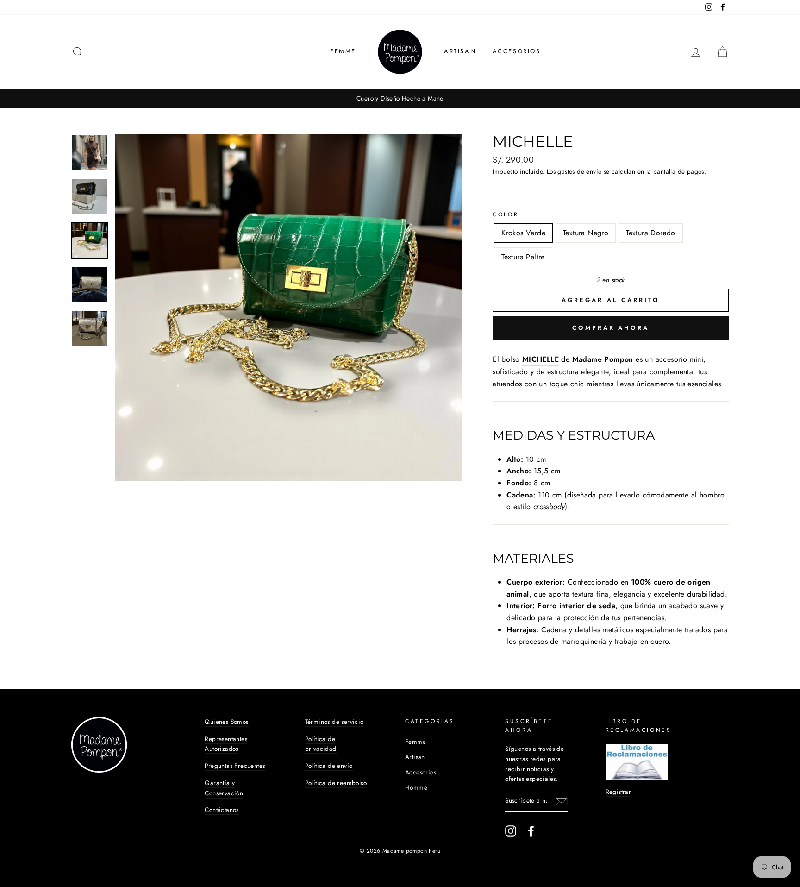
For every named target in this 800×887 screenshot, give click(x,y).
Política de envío (329, 765)
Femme (343, 51)
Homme (416, 787)
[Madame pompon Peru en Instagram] (510, 831)
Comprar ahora (610, 327)
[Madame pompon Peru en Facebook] (531, 831)
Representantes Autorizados (226, 744)
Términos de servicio (334, 721)
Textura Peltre (523, 257)
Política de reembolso (336, 782)
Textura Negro (585, 232)
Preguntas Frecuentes (235, 765)
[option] (400, 99)
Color (506, 214)
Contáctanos (221, 809)
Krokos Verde (523, 232)
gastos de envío (579, 171)
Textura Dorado (650, 232)
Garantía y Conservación (224, 788)
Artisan (460, 51)
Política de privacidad (321, 744)
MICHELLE (540, 359)
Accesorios (517, 51)
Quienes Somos (226, 721)
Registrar (618, 791)
